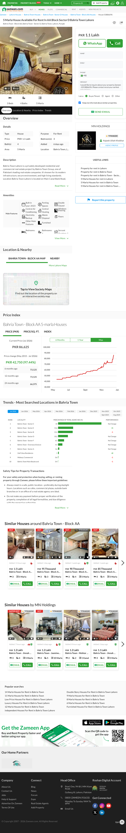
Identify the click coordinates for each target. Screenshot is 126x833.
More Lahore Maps (58, 265)
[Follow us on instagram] (102, 808)
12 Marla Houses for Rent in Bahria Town (24, 706)
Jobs (4, 795)
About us (6, 786)
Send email (102, 111)
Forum (34, 795)
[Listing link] (21, 558)
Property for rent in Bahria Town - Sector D (100, 175)
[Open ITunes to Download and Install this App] (93, 725)
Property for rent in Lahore (94, 168)
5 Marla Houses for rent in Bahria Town (99, 182)
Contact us (7, 791)
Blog (33, 786)
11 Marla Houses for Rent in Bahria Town (24, 695)
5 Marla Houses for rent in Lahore (97, 179)
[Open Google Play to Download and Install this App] (114, 725)
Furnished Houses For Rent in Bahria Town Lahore (90, 706)
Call (117, 43)
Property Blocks (30, 3)
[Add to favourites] (66, 88)
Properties (13, 3)
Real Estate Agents (40, 803)
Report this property (103, 199)
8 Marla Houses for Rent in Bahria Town (86, 699)
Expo (33, 799)
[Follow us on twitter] (96, 815)
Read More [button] (60, 185)
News (33, 791)
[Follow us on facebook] (96, 808)
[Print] (114, 22)
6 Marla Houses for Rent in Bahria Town (86, 703)
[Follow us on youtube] (109, 808)
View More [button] (60, 238)
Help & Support (9, 799)
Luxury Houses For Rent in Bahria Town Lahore (27, 703)
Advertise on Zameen (12, 803)
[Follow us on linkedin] (102, 815)
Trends (48, 110)
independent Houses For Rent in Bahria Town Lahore (30, 710)
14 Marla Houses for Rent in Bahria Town (24, 692)
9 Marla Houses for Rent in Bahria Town (86, 695)
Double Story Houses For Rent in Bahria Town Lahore (92, 692)
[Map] (24, 557)
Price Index (37, 110)
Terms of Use (8, 807)
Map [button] (17, 88)
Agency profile (111, 145)
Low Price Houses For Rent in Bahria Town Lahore (28, 699)
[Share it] (28, 557)
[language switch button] (112, 3)
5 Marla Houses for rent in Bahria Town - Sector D (100, 186)
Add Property (37, 807)
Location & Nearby (22, 110)
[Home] (4, 3)
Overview (6, 110)
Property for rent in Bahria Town (96, 172)
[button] (7, 88)
